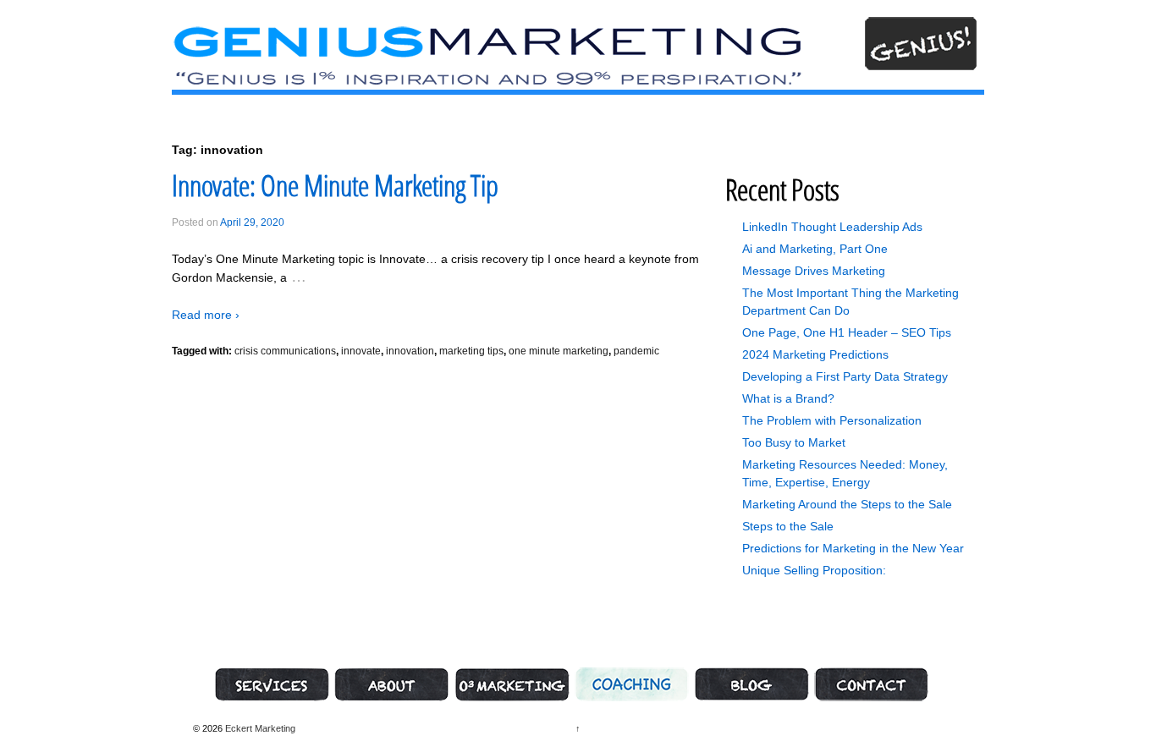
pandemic (636, 351)
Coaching (631, 684)
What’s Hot (751, 684)
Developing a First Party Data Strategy (845, 376)
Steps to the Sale (788, 526)
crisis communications (285, 351)
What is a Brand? (788, 398)
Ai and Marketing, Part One (815, 248)
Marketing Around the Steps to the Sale (847, 504)
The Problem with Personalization (832, 420)
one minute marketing (558, 351)
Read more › (205, 314)
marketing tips (471, 351)
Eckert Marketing (259, 728)
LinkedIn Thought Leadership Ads (832, 226)
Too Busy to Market (793, 442)
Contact (871, 684)
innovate (361, 351)
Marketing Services (272, 684)
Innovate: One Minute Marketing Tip (335, 185)
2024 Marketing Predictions (815, 354)
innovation (410, 351)
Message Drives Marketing (813, 270)
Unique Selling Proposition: (814, 570)
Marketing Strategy (512, 684)
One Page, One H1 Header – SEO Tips (846, 332)
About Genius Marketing (392, 684)
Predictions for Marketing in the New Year (853, 548)
